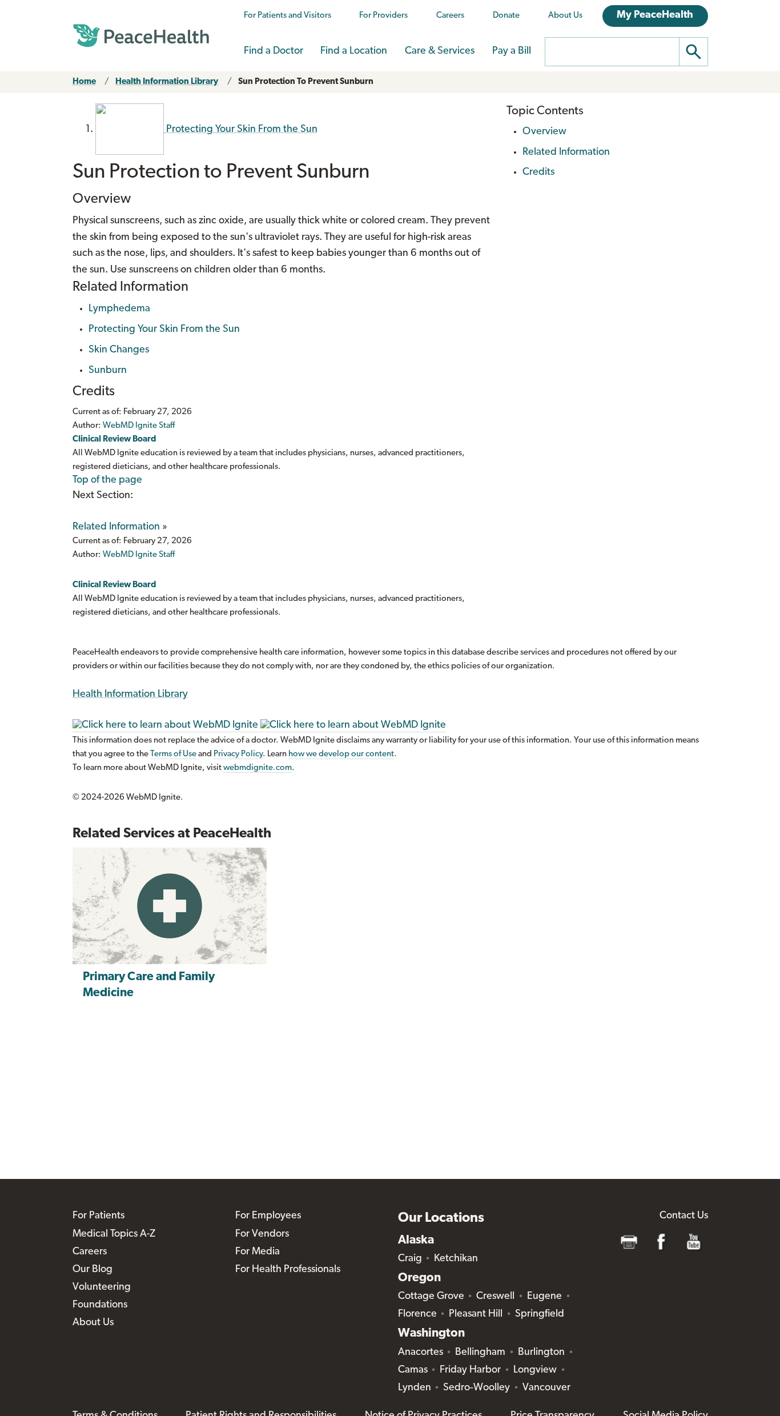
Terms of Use (173, 754)
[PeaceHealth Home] (141, 36)
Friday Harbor (470, 1370)
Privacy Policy (238, 754)
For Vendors (262, 1234)
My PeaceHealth (655, 15)
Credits (538, 172)
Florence (417, 1314)
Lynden (414, 1388)
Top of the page (107, 480)
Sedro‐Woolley (476, 1388)
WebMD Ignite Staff (139, 555)
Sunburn (108, 371)
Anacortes (420, 1352)
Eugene (544, 1296)
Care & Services (440, 51)
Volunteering (102, 1287)
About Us (565, 15)
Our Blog (92, 1270)
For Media (257, 1252)
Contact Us (684, 1216)
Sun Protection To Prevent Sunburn (305, 82)
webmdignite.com (257, 768)
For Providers (383, 15)
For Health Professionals (287, 1270)
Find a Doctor (273, 51)
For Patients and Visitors (287, 15)
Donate (506, 15)
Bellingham (480, 1352)
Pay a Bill (511, 51)
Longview (535, 1370)
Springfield (539, 1314)
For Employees (268, 1216)
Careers (450, 15)
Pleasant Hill (475, 1314)
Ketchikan (456, 1259)
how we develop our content (341, 754)
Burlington (541, 1352)
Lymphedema (119, 309)
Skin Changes (119, 350)
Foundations (100, 1305)
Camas (413, 1370)
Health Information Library (166, 82)
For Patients (98, 1216)
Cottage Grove (431, 1296)
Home (84, 82)
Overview (544, 132)
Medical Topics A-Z (114, 1234)
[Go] (694, 51)
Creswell (495, 1296)
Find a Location (353, 51)
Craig (410, 1259)
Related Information (116, 527)
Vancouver (546, 1388)
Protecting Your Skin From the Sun (164, 329)
